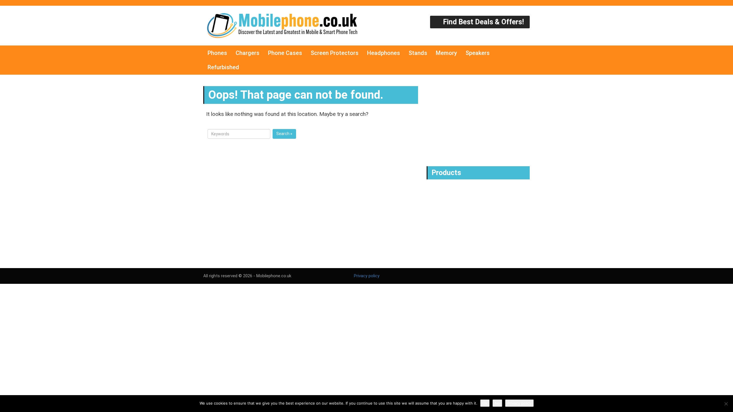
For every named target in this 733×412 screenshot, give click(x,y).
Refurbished (223, 67)
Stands (418, 52)
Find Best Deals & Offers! (482, 22)
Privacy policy (366, 275)
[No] (726, 404)
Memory (446, 52)
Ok (484, 403)
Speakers (478, 52)
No (497, 403)
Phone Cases (285, 52)
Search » (284, 133)
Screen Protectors (334, 52)
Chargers (247, 52)
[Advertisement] (479, 120)
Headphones (383, 52)
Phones (217, 52)
